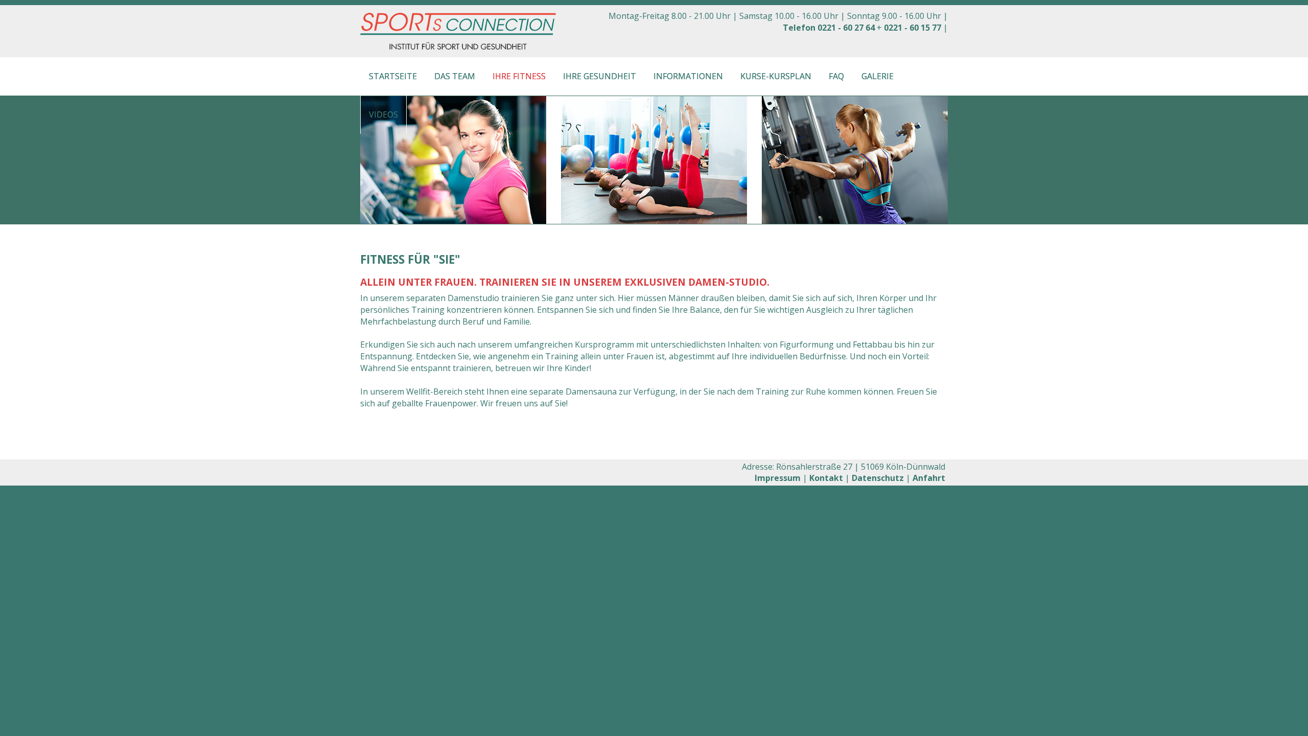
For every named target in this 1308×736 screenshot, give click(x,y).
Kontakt (826, 478)
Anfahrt (929, 478)
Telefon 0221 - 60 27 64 (829, 27)
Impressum (778, 478)
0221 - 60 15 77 (912, 27)
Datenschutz (878, 478)
